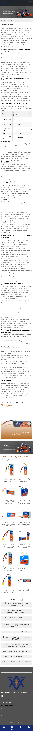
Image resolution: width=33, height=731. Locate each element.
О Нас (20, 728)
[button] (29, 423)
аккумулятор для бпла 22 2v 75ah (15, 632)
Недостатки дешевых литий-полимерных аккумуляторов (16, 645)
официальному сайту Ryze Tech (12, 158)
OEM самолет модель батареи (14, 651)
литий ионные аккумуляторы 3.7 (15, 657)
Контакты (29, 728)
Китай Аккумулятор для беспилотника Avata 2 (16, 611)
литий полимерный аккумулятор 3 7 (16, 663)
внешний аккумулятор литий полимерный (16, 626)
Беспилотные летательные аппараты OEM (16, 604)
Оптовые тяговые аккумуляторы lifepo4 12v (16, 638)
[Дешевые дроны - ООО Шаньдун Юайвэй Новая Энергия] (5, 3)
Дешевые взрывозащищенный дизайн (16, 619)
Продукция (12, 728)
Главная (3, 20)
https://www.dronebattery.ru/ (11, 319)
